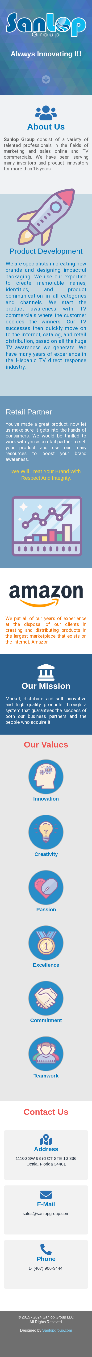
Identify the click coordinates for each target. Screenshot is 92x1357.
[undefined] (46, 79)
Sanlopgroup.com (57, 1330)
